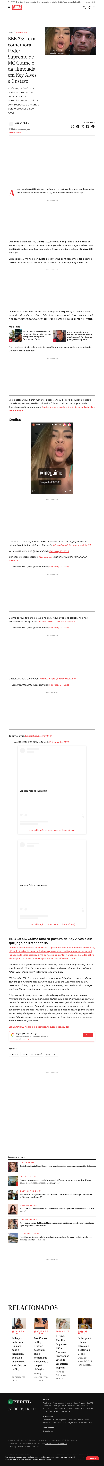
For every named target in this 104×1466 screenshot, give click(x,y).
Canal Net (47, 1420)
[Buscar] (84, 7)
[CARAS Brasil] (17, 7)
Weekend (83, 1422)
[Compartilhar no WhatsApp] (73, 126)
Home (10, 32)
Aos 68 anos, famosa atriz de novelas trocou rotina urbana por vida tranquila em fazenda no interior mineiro (56, 1238)
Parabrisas (56, 1422)
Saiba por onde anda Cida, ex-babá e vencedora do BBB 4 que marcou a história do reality (19, 1353)
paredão (51, 1054)
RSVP (56, 1411)
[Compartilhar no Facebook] (78, 126)
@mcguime (75, 545)
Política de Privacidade (41, 1460)
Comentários (16, 132)
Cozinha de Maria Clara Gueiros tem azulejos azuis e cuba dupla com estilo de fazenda (58, 1166)
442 (90, 1422)
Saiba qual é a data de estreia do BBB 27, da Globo (84, 1345)
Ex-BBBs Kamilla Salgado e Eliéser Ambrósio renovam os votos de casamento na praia (62, 1352)
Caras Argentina (60, 1420)
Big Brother (21, 32)
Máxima (70, 1408)
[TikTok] (33, 1409)
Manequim (60, 1408)
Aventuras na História (62, 1403)
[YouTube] (27, 1409)
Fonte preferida (41, 1039)
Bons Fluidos (79, 1403)
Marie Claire (83, 1420)
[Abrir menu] (9, 7)
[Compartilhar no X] (83, 126)
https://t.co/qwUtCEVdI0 (62, 678)
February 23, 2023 (59, 551)
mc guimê (36, 1054)
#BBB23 (13, 560)
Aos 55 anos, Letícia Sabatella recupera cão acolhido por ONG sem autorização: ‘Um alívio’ (57, 1209)
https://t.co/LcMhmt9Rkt (38, 736)
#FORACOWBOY (47, 621)
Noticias (46, 1422)
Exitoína (72, 1420)
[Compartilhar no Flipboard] (88, 126)
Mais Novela (48, 1408)
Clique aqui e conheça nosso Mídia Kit (23, 1447)
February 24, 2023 (59, 566)
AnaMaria (47, 1403)
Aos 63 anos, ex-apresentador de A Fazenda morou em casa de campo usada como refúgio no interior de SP (56, 1195)
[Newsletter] (89, 7)
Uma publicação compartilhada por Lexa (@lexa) (52, 830)
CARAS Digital (22, 123)
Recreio (90, 1408)
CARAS (90, 1403)
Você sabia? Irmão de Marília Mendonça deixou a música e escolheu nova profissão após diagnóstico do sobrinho (57, 1224)
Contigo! (56, 1406)
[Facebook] (16, 1409)
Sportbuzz (47, 1411)
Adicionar (87, 1035)
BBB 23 (14, 1054)
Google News (29, 1039)
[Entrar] (94, 7)
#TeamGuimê (60, 545)
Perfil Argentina (70, 1422)
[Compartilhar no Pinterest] (93, 126)
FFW (64, 1406)
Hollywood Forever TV (78, 1406)
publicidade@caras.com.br (56, 1443)
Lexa (24, 1054)
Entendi (92, 1458)
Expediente (48, 1431)
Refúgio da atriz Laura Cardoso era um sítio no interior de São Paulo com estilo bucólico (49, 2)
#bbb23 (86, 545)
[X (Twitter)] (22, 1409)
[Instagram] (10, 1409)
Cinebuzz (47, 1406)
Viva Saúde (65, 1411)
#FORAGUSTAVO (65, 621)
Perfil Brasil (80, 1408)
